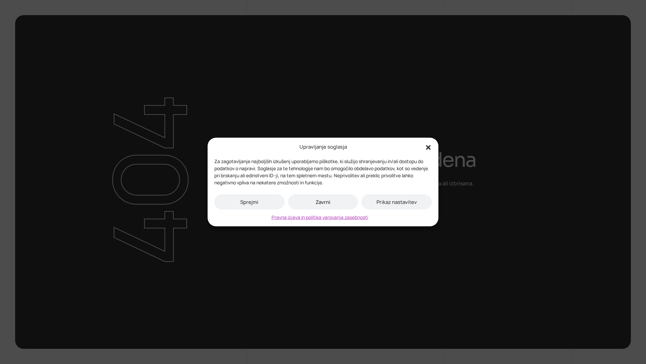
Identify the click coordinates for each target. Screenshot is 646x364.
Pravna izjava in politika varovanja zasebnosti (320, 217)
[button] (428, 147)
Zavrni (323, 201)
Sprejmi (249, 201)
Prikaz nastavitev (396, 201)
